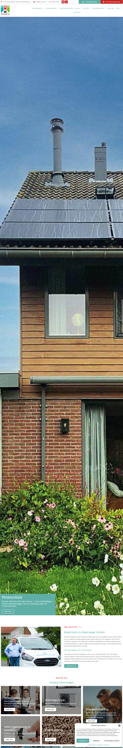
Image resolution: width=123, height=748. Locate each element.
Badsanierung (98, 8)
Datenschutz (100, 744)
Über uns (110, 8)
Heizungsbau (37, 8)
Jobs (117, 8)
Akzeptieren (83, 741)
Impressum (106, 744)
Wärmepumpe (51, 8)
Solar (77, 8)
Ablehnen (96, 741)
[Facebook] (63, 1)
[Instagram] (66, 1)
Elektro (86, 8)
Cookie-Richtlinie (92, 744)
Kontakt (76, 12)
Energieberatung (66, 8)
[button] (119, 725)
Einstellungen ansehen (112, 741)
